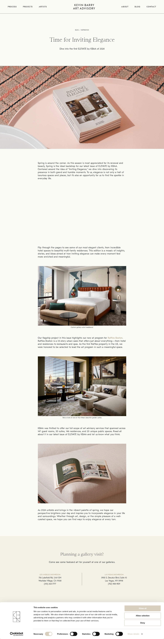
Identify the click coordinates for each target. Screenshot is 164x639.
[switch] (73, 634)
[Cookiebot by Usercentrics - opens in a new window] (16, 634)
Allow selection (143, 616)
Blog (137, 7)
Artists (43, 7)
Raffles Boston (115, 338)
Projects (28, 7)
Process (12, 7)
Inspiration (85, 30)
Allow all (142, 608)
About (125, 7)
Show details (133, 634)
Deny (142, 623)
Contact (151, 7)
